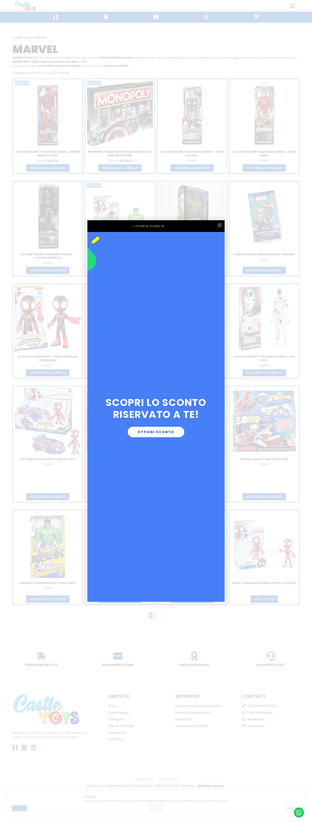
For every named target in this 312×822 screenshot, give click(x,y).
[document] (156, 411)
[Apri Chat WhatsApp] (299, 812)
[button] (219, 225)
